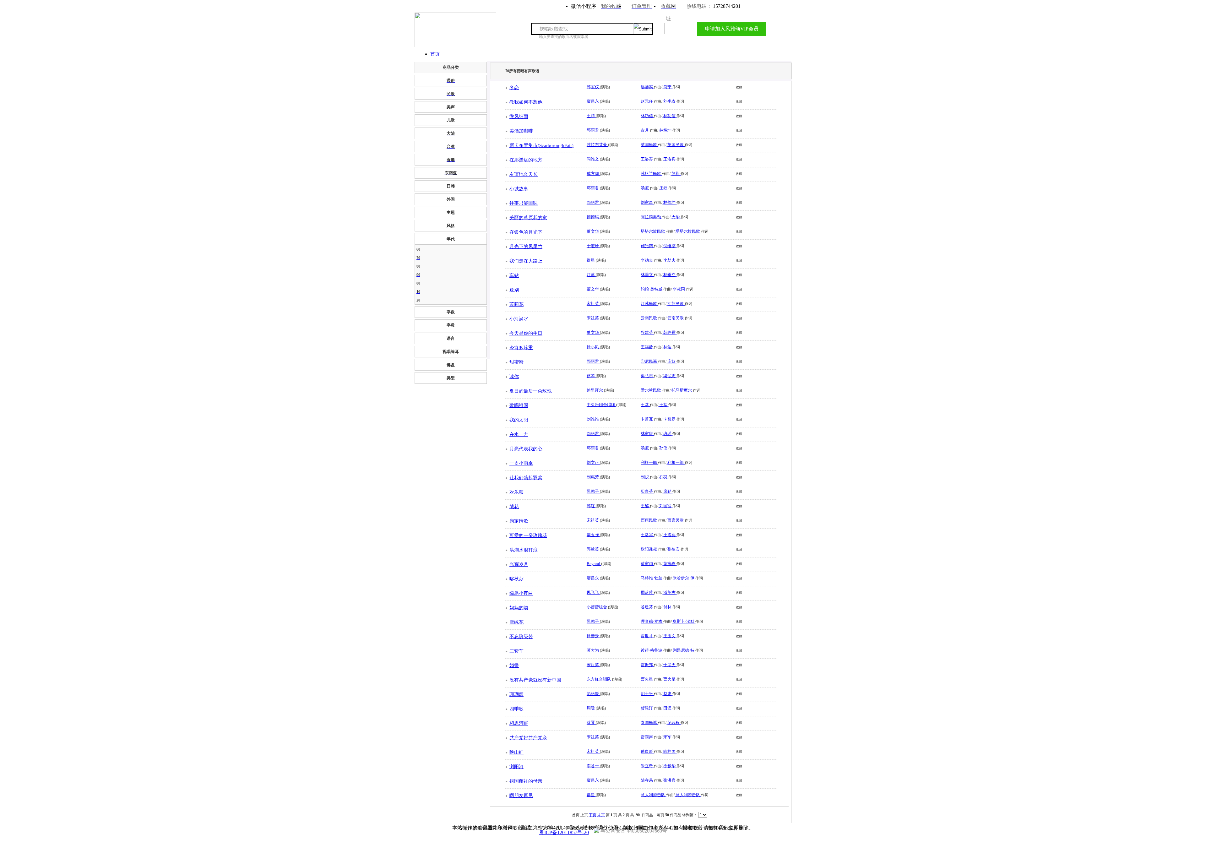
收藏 (739, 87)
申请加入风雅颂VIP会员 (731, 28)
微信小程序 (583, 6)
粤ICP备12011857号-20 (564, 832)
